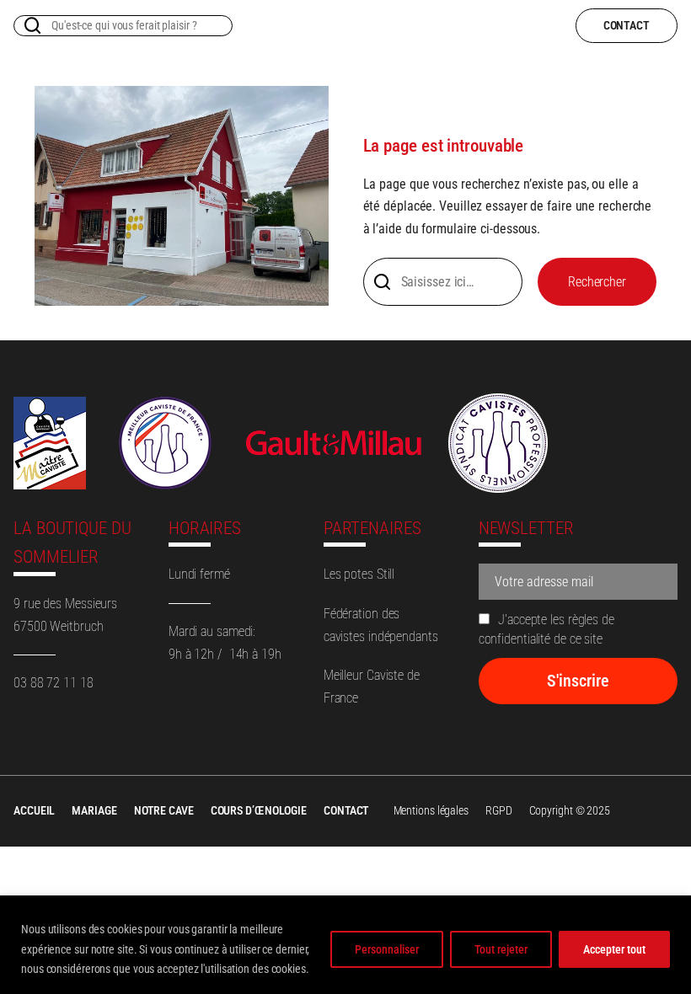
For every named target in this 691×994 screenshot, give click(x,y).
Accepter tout (614, 949)
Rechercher (597, 282)
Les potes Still (359, 574)
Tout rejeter (501, 949)
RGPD (498, 810)
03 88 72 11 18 (53, 683)
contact (626, 25)
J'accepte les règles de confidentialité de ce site (546, 629)
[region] (345, 944)
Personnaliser (387, 949)
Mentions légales (431, 810)
